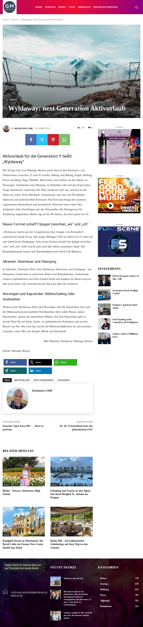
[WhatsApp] (64, 139)
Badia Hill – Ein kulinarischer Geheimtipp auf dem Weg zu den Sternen (69, 544)
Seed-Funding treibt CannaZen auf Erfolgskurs (125, 321)
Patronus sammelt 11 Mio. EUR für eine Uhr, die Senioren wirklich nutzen (78, 615)
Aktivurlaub (21, 380)
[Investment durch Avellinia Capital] (104, 295)
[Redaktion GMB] (7, 128)
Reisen (14, 19)
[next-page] (106, 350)
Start (5, 19)
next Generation (43, 380)
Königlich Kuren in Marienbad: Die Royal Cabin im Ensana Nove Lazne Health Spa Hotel (23, 544)
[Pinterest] (53, 139)
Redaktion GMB (24, 128)
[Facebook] (30, 139)
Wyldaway (64, 380)
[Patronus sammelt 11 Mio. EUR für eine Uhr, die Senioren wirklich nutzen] (55, 615)
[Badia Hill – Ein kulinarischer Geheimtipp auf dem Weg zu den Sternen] (71, 521)
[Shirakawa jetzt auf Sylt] (55, 581)
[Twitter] (42, 139)
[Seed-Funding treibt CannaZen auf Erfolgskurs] (104, 324)
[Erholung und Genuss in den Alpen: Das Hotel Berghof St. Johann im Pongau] (71, 471)
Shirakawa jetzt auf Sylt (73, 578)
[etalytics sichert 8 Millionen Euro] (104, 338)
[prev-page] (100, 350)
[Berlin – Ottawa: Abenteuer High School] (24, 471)
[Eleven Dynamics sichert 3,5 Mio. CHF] (104, 280)
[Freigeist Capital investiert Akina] (104, 309)
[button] (136, 7)
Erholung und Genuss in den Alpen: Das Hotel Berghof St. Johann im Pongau (70, 494)
